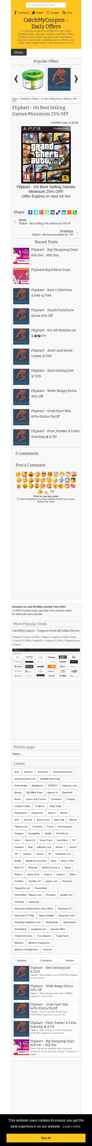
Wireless (19, 942)
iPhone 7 (60, 847)
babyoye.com (69, 785)
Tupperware (62, 935)
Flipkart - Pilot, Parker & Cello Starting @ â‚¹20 (53, 1025)
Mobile (17, 860)
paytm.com (52, 881)
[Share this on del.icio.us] (58, 212)
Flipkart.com (21, 826)
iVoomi (72, 847)
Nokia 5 (48, 874)
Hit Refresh (62, 833)
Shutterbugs (52, 922)
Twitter (39, 12)
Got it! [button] (46, 1138)
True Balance (44, 935)
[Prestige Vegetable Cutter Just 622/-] (33, 79)
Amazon (28, 771)
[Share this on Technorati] (75, 212)
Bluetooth (67, 792)
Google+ (55, 12)
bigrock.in (52, 792)
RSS (69, 12)
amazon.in (42, 771)
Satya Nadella (46, 915)
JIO (16, 853)
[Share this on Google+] (41, 212)
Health (48, 833)
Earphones (37, 812)
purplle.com (66, 894)
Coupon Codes (22, 806)
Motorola (33, 867)
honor (17, 840)
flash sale (59, 819)
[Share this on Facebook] (30, 212)
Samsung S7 (65, 908)
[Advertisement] (45, 710)
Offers (72, 874)
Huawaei (19, 847)
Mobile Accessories (36, 860)
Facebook (23, 12)
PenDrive (67, 881)
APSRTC (53, 785)
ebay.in (51, 812)
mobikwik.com (63, 853)
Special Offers (58, 929)
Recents (21, 960)
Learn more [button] (72, 1126)
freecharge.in (65, 826)
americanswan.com (25, 778)
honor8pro (62, 840)
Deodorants (20, 812)
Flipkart (16, 754)
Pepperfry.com (22, 888)
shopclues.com (66, 915)
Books (17, 799)
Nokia (68, 867)
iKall (30, 847)
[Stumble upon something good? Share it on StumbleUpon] (47, 212)
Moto (53, 860)
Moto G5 (19, 867)
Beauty (18, 792)
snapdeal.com (38, 929)
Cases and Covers (36, 799)
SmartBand (20, 929)
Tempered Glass (23, 935)
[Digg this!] (52, 212)
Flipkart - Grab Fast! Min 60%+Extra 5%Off (49, 1006)
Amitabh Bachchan (50, 778)
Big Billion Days (34, 792)
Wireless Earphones (39, 942)
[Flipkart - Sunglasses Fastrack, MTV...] (59, 79)
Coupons (40, 806)
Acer (16, 771)
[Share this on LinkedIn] (64, 212)
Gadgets (19, 833)
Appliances (38, 785)
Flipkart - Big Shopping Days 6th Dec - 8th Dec (52, 1043)
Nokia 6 (60, 874)
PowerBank (41, 888)
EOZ (16, 819)
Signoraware (70, 922)
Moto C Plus (67, 860)
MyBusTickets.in (51, 867)
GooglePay (34, 833)
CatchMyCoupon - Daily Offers (46, 23)
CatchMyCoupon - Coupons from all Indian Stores (45, 630)
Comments (46, 960)
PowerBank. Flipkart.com (28, 894)
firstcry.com (43, 819)
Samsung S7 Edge (24, 915)
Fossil (50, 826)
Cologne (70, 799)
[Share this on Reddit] (69, 212)
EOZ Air (28, 819)
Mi (49, 853)
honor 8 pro (46, 840)
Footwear (37, 826)
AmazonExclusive (62, 771)
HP (74, 840)
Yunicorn (47, 949)
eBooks (64, 812)
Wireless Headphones (26, 949)
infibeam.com (44, 847)
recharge (19, 901)
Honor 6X (30, 840)
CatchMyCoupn (59, 122)
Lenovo (40, 853)
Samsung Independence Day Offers (33, 908)
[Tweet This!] (36, 212)
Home (15, 99)
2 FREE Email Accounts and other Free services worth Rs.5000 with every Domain (41, 610)
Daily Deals (55, 806)
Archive (70, 960)
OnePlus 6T (34, 881)
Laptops (27, 853)
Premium (51, 894)
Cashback (56, 799)
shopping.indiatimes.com (27, 922)
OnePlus (19, 881)
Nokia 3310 (33, 874)
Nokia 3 (18, 874)
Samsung (34, 901)
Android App (20, 785)
